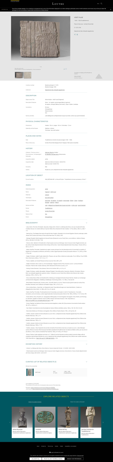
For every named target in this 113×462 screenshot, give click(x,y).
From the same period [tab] (34, 402)
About (38, 446)
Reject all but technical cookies (53, 458)
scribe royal (74, 205)
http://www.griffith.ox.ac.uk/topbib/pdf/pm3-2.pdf (38, 300)
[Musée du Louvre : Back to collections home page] (58, 3)
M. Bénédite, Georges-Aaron (52, 154)
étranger (47, 202)
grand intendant (81, 205)
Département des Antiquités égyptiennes (55, 90)
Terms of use (50, 446)
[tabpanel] (56, 422)
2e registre (53, 200)
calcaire (47, 194)
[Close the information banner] (110, 9)
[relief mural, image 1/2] (19, 75)
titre (46, 214)
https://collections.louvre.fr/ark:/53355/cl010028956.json (45, 389)
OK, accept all (35, 458)
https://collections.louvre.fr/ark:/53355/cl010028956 (43, 387)
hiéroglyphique (48, 217)
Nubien (71, 200)
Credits (61, 446)
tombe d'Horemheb (49, 211)
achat (46, 189)
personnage (66, 200)
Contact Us (43, 446)
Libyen (75, 200)
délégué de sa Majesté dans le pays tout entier (59, 205)
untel (46, 205)
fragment (47, 191)
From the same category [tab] (77, 402)
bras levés (47, 200)
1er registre (60, 200)
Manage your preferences (74, 458)
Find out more (80, 455)
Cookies (56, 446)
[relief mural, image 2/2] (27, 75)
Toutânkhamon (48, 208)
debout (57, 202)
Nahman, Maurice (49, 152)
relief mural (53, 191)
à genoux (52, 202)
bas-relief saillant (49, 197)
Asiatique (80, 200)
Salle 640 (77, 76)
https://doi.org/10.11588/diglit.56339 (45, 338)
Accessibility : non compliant (70, 446)
